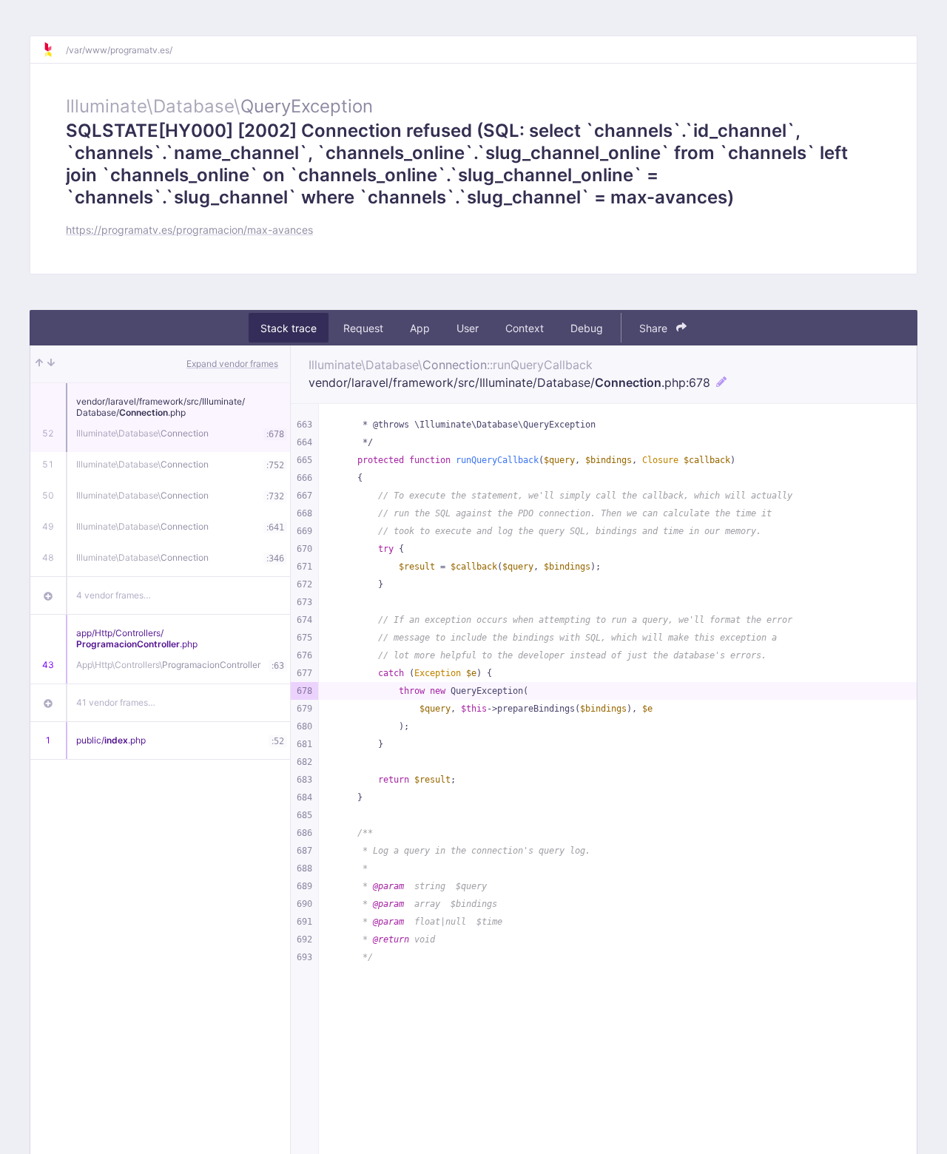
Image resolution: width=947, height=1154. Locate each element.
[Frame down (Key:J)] (51, 364)
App (420, 328)
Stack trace (288, 328)
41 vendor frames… (115, 702)
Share (654, 328)
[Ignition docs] (54, 49)
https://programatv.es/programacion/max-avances (189, 229)
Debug (586, 328)
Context (524, 328)
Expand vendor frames (232, 363)
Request (363, 328)
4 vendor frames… (113, 595)
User (467, 328)
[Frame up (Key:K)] (39, 364)
